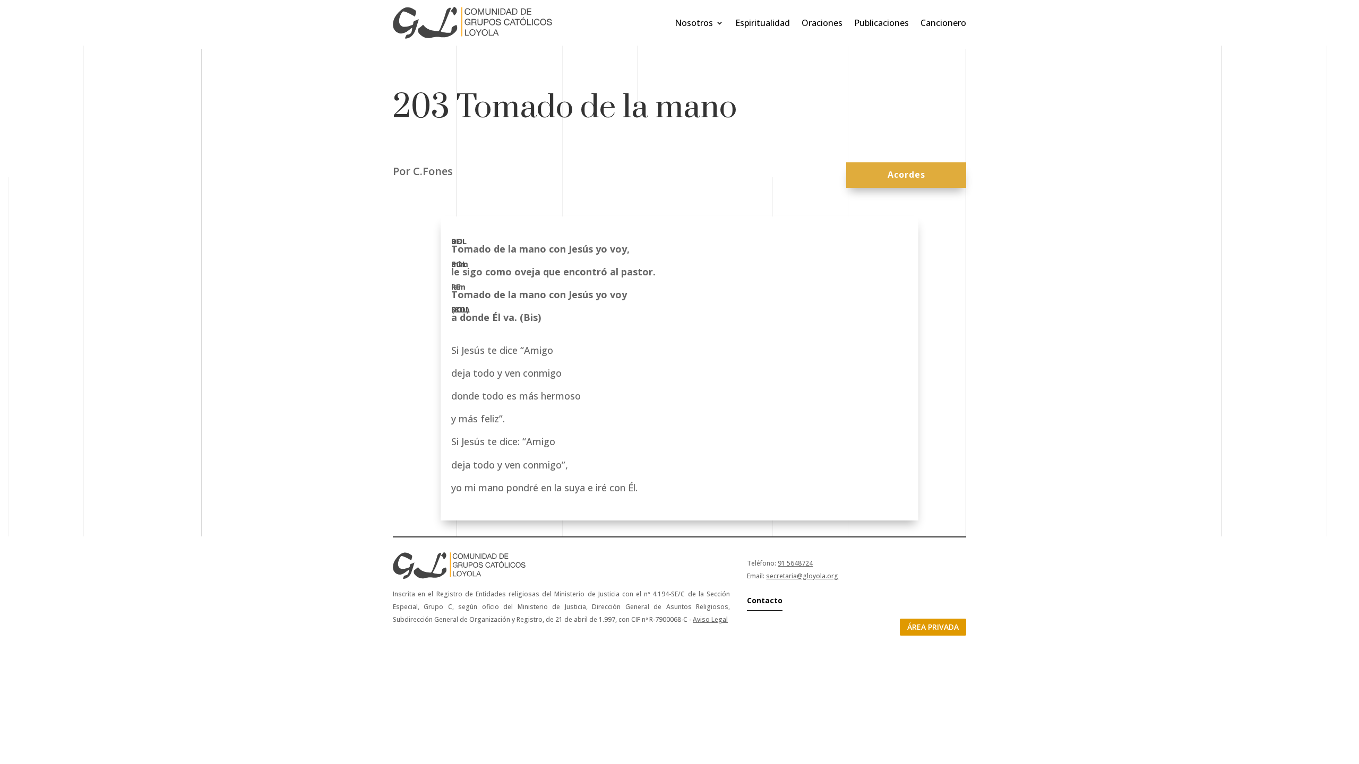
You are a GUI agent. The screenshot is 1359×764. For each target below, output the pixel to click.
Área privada (933, 627)
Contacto (764, 600)
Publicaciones (881, 23)
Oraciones (822, 23)
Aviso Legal (710, 619)
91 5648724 (795, 563)
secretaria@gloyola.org (802, 575)
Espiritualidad (762, 23)
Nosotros (694, 23)
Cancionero (943, 23)
